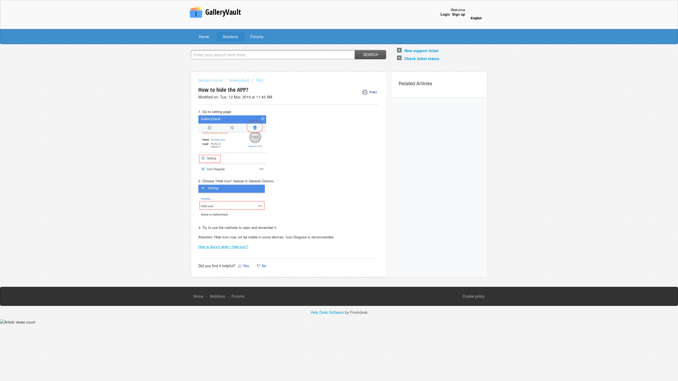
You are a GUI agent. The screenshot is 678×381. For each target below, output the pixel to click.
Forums (256, 36)
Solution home (211, 80)
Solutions (230, 36)
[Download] (329, 123)
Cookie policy (473, 296)
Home (204, 36)
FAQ (259, 80)
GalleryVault (239, 80)
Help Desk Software (328, 312)
